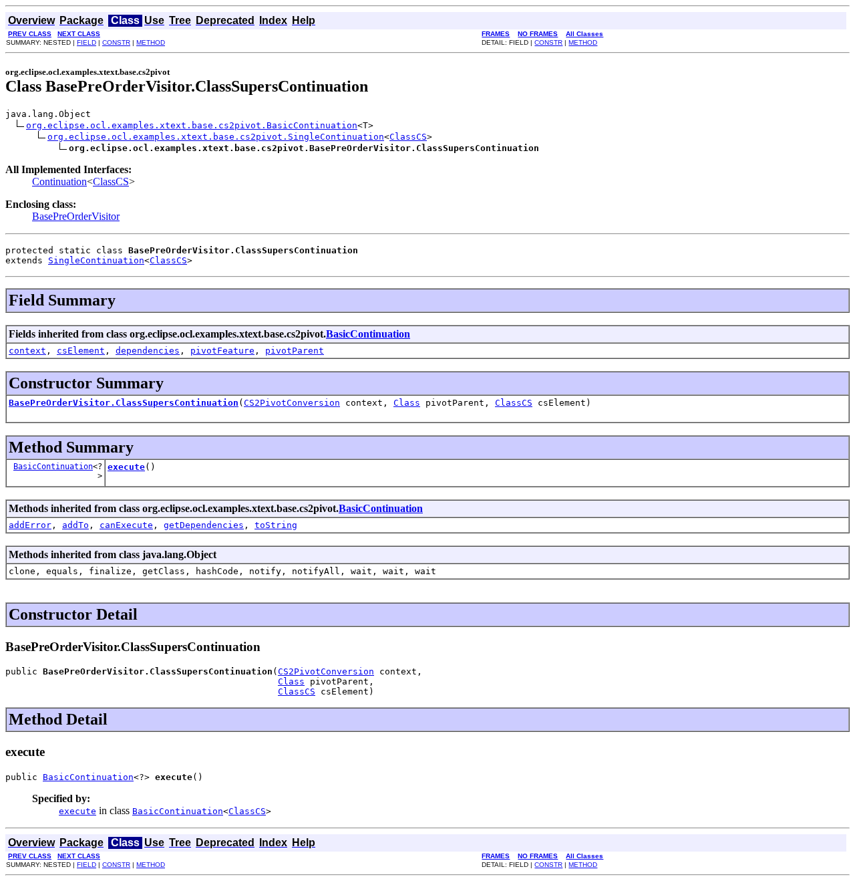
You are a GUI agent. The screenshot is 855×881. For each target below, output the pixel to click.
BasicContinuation (368, 334)
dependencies (148, 351)
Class (406, 403)
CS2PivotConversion (292, 403)
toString (275, 525)
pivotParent (294, 351)
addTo (75, 525)
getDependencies (204, 525)
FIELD (86, 42)
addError (30, 525)
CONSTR (116, 42)
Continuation (59, 181)
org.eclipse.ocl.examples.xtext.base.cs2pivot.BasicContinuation (191, 125)
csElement (81, 351)
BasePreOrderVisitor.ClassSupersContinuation (123, 403)
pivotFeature (222, 351)
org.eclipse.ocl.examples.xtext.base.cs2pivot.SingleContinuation (215, 137)
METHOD (150, 42)
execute (126, 467)
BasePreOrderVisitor (76, 216)
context (27, 351)
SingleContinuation (96, 260)
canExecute (126, 525)
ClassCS (408, 137)
